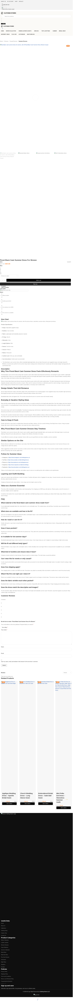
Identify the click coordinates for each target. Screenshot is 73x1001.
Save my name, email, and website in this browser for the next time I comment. (19, 661)
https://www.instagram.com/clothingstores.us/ (19, 457)
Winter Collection (5, 940)
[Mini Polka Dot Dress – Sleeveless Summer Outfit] (63, 734)
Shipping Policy (4, 973)
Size (1, 265)
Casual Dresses (13, 41)
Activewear (3, 959)
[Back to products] (2, 43)
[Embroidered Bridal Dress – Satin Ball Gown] (45, 734)
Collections (3, 928)
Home (1, 41)
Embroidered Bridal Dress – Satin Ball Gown (45, 796)
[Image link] (36, 866)
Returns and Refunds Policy (7, 978)
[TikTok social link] (21, 983)
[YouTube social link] (13, 983)
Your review (4, 629)
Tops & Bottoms (4, 947)
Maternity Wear (4, 954)
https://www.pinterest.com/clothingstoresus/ (18, 462)
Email (2, 653)
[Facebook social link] (65, 292)
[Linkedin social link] (70, 292)
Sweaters (3, 964)
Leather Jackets (4, 942)
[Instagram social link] (10, 983)
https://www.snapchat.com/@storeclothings (18, 464)
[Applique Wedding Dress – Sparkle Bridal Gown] (9, 734)
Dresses (6, 41)
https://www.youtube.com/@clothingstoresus (18, 459)
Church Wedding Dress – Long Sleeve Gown (26, 796)
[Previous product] (1, 43)
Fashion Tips (4, 933)
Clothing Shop (4, 930)
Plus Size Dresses (5, 957)
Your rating (4, 627)
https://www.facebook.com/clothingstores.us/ (19, 467)
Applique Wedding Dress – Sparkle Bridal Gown (9, 796)
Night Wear (3, 962)
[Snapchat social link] (18, 983)
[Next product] (4, 43)
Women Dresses (5, 944)
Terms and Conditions (6, 976)
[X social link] (66, 292)
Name (2, 646)
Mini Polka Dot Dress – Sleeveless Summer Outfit (60, 798)
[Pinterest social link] (68, 292)
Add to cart (38, 280)
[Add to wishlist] (3, 789)
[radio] (35, 267)
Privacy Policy (4, 971)
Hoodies (3, 966)
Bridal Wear (3, 952)
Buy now (35, 284)
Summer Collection (5, 949)
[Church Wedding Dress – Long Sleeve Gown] (27, 734)
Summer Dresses (23, 41)
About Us (3, 925)
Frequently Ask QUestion (6, 981)
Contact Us (3, 935)
